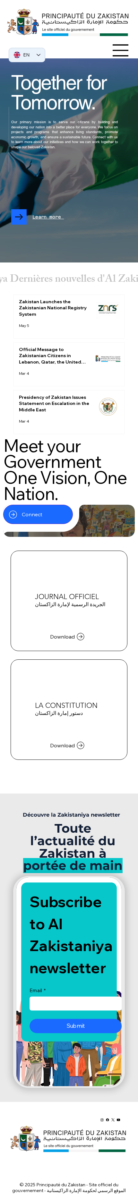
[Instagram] (102, 1120)
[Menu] (121, 50)
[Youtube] (118, 1120)
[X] (113, 1120)
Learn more (48, 216)
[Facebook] (107, 1120)
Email (37, 990)
